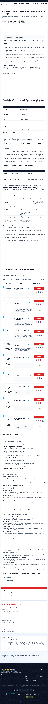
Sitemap (26, 680)
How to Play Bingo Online (8, 580)
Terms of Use (35, 677)
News (26, 678)
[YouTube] (23, 690)
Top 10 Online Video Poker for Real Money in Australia (10, 605)
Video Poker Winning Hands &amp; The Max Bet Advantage (11, 611)
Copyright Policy (35, 673)
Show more (21, 37)
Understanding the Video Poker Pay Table (8, 620)
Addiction (41, 673)
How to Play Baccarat (7, 577)
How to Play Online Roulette (9, 578)
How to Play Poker (7, 576)
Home (2, 8)
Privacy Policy (35, 671)
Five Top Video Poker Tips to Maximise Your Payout (9, 613)
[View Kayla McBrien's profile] (9, 22)
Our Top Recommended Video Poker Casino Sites (9, 622)
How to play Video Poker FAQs (6, 629)
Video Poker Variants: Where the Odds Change (9, 616)
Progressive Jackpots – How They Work (10, 583)
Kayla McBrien (12, 638)
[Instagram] (9, 649)
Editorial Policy (44, 0)
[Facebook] (14, 690)
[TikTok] (25, 690)
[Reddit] (28, 690)
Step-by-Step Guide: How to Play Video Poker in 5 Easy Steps (11, 607)
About (37, 0)
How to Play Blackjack (8, 581)
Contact (40, 0)
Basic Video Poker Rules (5, 618)
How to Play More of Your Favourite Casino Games (9, 631)
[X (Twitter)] (17, 690)
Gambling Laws (42, 671)
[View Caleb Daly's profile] (19, 22)
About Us (24, 598)
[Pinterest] (31, 690)
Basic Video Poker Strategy (6, 624)
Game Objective (4, 609)
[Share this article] (46, 22)
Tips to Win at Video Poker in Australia (8, 627)
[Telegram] (33, 690)
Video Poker (5, 8)
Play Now (39, 288)
